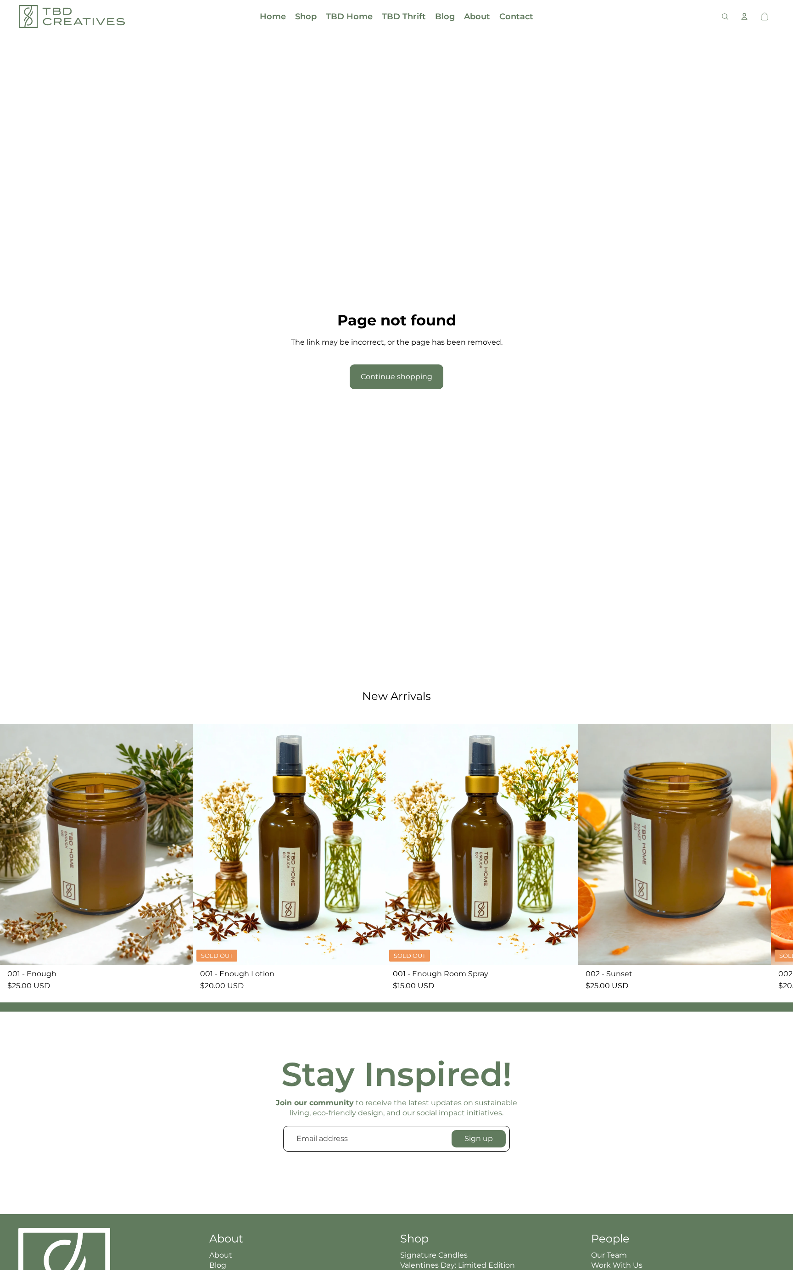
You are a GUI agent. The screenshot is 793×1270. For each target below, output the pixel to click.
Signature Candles (434, 1255)
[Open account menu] (744, 16)
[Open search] (725, 16)
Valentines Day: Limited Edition (457, 1265)
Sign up (478, 1138)
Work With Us (616, 1265)
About (220, 1255)
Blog (217, 1265)
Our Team (609, 1255)
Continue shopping (396, 376)
